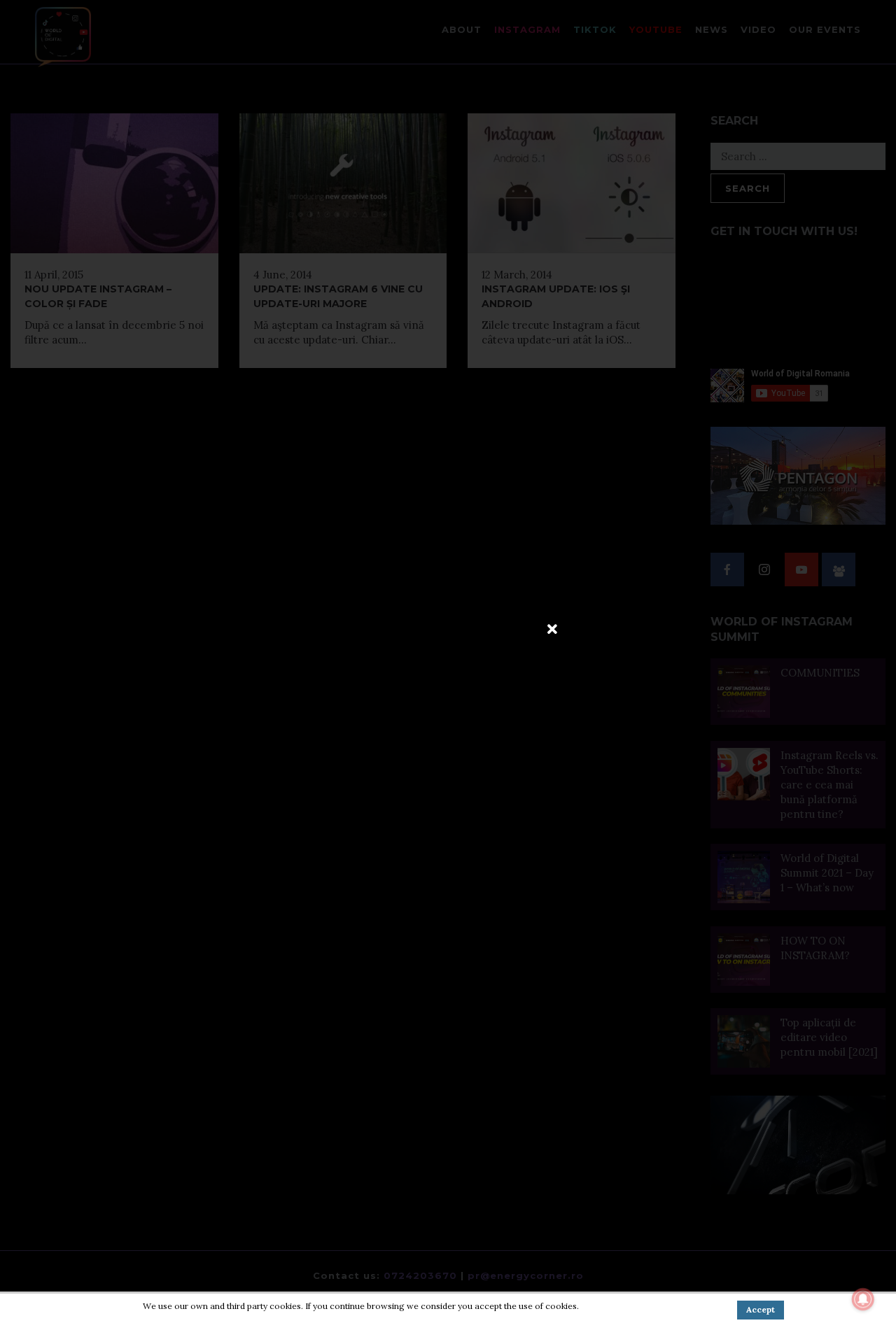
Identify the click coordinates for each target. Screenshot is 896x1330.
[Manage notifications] (863, 1299)
